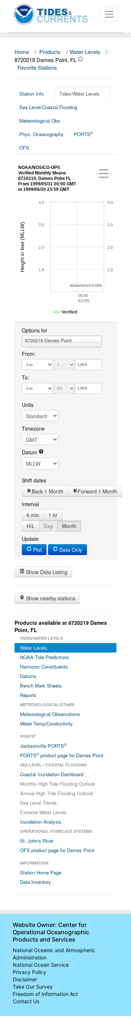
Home (22, 51)
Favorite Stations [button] (38, 67)
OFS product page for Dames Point (57, 850)
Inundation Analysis (40, 821)
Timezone (33, 428)
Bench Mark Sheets (41, 685)
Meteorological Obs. (40, 120)
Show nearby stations (49, 598)
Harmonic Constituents (44, 666)
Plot (37, 549)
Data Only (70, 549)
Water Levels (85, 51)
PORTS (83, 134)
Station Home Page (40, 872)
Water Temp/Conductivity (46, 723)
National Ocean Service (41, 965)
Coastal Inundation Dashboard (51, 774)
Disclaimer (25, 979)
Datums (28, 676)
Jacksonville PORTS (43, 745)
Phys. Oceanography (41, 134)
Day (48, 526)
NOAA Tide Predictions (44, 657)
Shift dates (34, 480)
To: (25, 377)
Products (50, 51)
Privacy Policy (29, 972)
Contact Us (26, 1001)
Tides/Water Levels (79, 93)
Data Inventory (35, 881)
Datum (30, 452)
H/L (31, 526)
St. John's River (36, 840)
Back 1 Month (47, 491)
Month (69, 526)
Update (30, 538)
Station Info (31, 93)
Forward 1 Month (97, 491)
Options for (34, 330)
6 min (33, 515)
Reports (28, 695)
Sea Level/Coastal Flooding (48, 107)
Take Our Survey (33, 987)
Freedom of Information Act (45, 994)
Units (27, 404)
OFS (24, 147)
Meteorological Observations (50, 714)
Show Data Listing (45, 572)
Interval (30, 504)
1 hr (52, 515)
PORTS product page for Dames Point (61, 755)
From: (29, 353)
